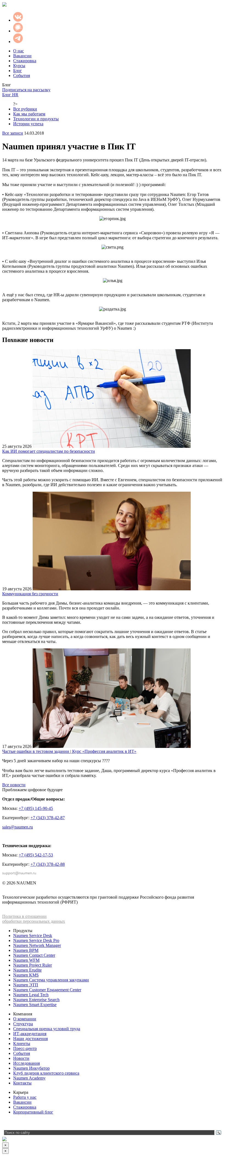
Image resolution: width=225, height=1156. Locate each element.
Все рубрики (25, 109)
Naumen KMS (26, 975)
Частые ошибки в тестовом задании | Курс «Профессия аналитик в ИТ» (69, 751)
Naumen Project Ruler (32, 965)
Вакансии (22, 55)
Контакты (22, 1083)
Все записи (12, 133)
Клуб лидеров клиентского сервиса (46, 1073)
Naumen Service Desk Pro (36, 940)
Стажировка (24, 60)
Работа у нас (24, 1097)
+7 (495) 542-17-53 (36, 855)
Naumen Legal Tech (31, 994)
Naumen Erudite (27, 970)
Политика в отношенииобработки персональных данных (33, 919)
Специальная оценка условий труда (46, 1028)
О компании (24, 1019)
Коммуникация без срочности (30, 593)
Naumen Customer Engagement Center (47, 989)
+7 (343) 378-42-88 (47, 864)
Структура (23, 1023)
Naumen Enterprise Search (36, 999)
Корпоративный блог (33, 1112)
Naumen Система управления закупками (51, 980)
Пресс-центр (25, 1048)
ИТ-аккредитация (29, 1033)
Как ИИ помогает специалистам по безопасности (48, 451)
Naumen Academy (29, 1078)
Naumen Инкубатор (31, 1068)
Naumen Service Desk (32, 935)
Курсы (19, 65)
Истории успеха (28, 123)
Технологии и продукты (36, 118)
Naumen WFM (26, 960)
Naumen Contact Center (34, 955)
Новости (21, 1058)
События (21, 75)
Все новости (14, 784)
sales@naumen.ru (17, 827)
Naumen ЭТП (25, 985)
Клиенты (21, 1043)
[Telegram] (6, 1123)
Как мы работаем (29, 114)
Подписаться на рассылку (26, 89)
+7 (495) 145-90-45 (36, 808)
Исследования (26, 1063)
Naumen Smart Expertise (35, 1004)
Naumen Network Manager (37, 945)
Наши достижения (30, 1038)
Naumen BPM (25, 950)
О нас (18, 51)
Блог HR (10, 94)
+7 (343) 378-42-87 (47, 817)
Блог (17, 70)
